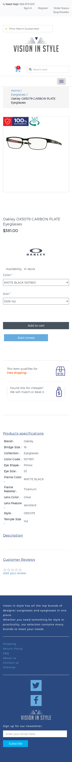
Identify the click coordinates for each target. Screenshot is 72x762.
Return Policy (13, 648)
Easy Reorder (61, 12)
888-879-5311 (20, 4)
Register (43, 8)
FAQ (6, 653)
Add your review (14, 573)
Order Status (61, 8)
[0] (17, 70)
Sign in (28, 8)
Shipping (9, 643)
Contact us (11, 662)
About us (9, 658)
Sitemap (9, 667)
